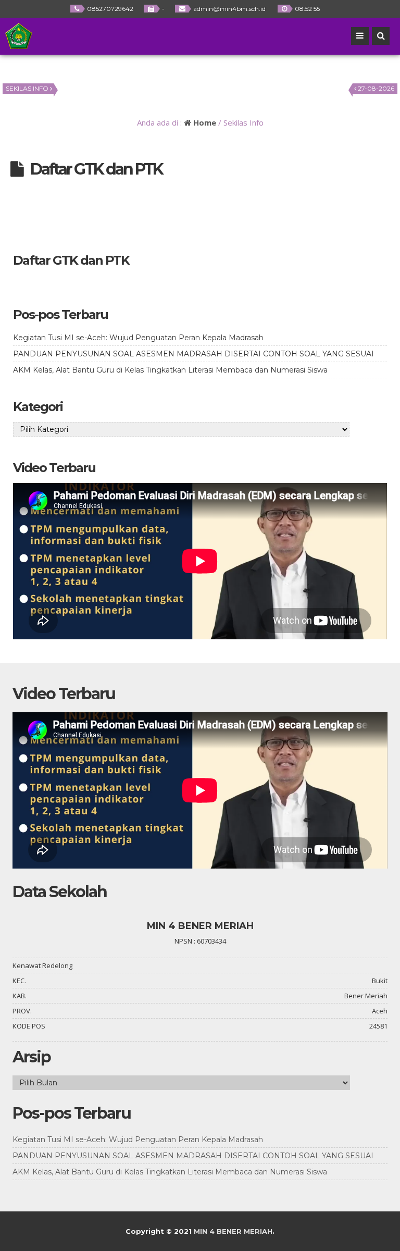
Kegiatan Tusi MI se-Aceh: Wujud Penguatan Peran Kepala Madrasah (138, 337)
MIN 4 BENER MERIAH (233, 1231)
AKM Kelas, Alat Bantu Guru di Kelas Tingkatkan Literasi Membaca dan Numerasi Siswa (170, 370)
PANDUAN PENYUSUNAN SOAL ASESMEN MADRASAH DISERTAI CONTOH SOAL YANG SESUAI (193, 353)
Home (203, 122)
